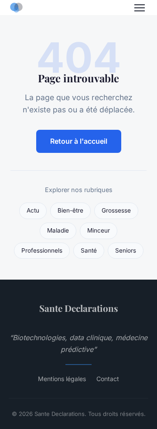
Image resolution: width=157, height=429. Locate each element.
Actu (33, 210)
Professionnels (41, 250)
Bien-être (70, 210)
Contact (107, 378)
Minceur (98, 230)
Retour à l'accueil (78, 141)
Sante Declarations (78, 308)
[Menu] (139, 8)
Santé (89, 250)
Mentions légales (62, 378)
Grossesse (116, 210)
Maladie (58, 230)
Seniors (125, 250)
